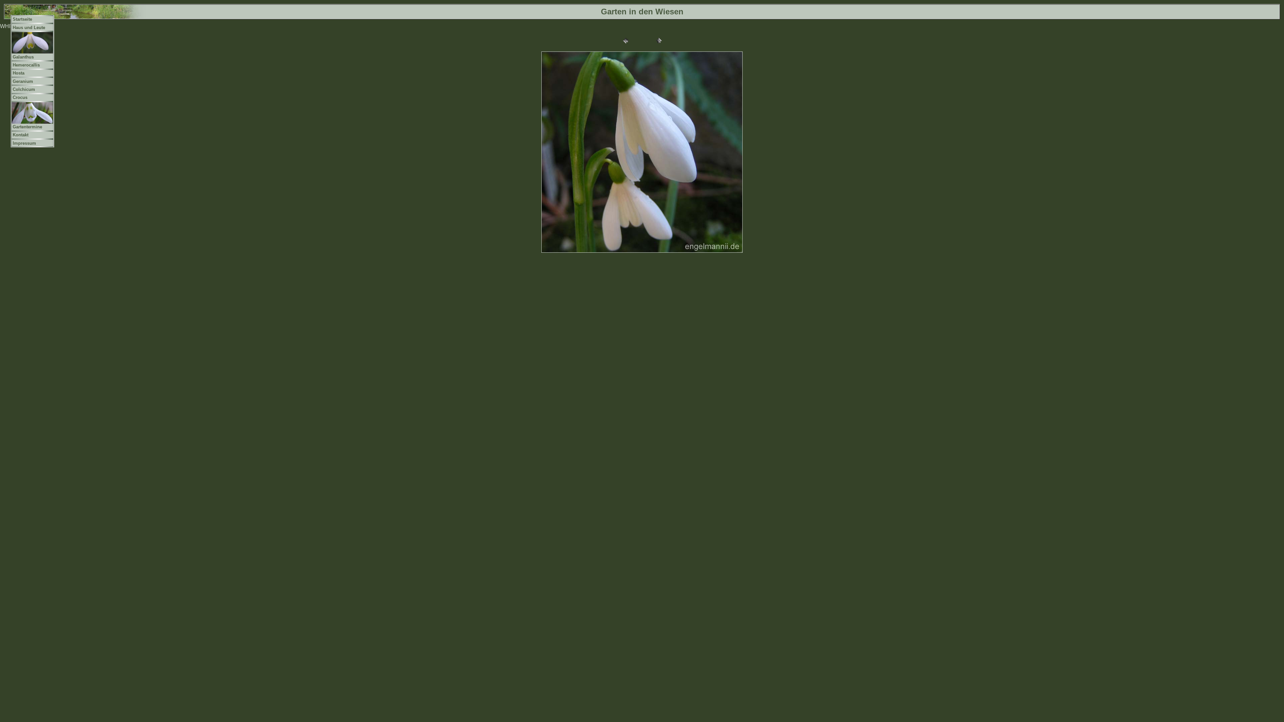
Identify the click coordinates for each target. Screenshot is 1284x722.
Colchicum (24, 89)
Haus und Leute (29, 27)
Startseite (22, 19)
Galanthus (23, 56)
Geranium (23, 81)
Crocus (20, 97)
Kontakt (20, 134)
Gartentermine (27, 126)
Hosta (18, 73)
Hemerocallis (26, 65)
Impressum (24, 143)
